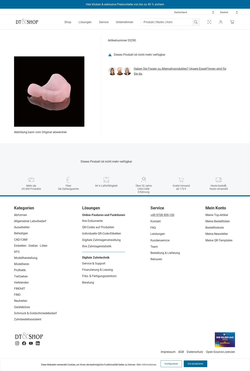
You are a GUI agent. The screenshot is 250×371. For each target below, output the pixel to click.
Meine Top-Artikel (216, 215)
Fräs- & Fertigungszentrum (99, 276)
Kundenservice (160, 240)
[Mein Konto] (220, 22)
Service (103, 22)
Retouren (156, 259)
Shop (67, 22)
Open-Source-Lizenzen (220, 352)
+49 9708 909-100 (162, 215)
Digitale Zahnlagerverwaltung (101, 240)
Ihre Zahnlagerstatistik (96, 246)
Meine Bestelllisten (217, 221)
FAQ (153, 227)
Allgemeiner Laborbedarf (30, 221)
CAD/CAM (20, 239)
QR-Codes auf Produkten (98, 227)
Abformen (20, 215)
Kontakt (155, 221)
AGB (181, 352)
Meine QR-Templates (218, 240)
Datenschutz (195, 352)
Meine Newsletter (216, 234)
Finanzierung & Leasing (97, 269)
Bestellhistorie (214, 227)
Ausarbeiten (22, 227)
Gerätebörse (22, 307)
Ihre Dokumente (92, 221)
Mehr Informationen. (147, 364)
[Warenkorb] (233, 22)
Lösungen (85, 22)
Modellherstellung (25, 258)
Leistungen (157, 234)
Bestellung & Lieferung (165, 253)
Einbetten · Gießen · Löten (30, 245)
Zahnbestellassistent (27, 319)
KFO (17, 252)
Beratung (88, 282)
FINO (17, 294)
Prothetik (20, 270)
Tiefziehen (21, 276)
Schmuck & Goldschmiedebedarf (35, 313)
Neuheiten (20, 301)
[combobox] (194, 12)
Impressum (168, 352)
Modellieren (21, 264)
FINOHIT (19, 288)
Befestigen (21, 233)
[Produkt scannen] (209, 22)
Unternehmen (124, 22)
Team (154, 246)
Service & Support (93, 263)
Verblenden (21, 282)
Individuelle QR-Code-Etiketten (101, 233)
